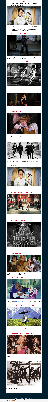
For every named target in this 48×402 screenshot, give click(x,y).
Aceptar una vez (13, 400)
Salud (18, 398)
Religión (20, 398)
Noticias (16, 398)
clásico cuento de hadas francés (20, 301)
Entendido (8, 400)
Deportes (32, 398)
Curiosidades (28, 398)
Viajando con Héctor (24, 398)
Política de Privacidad (33, 399)
